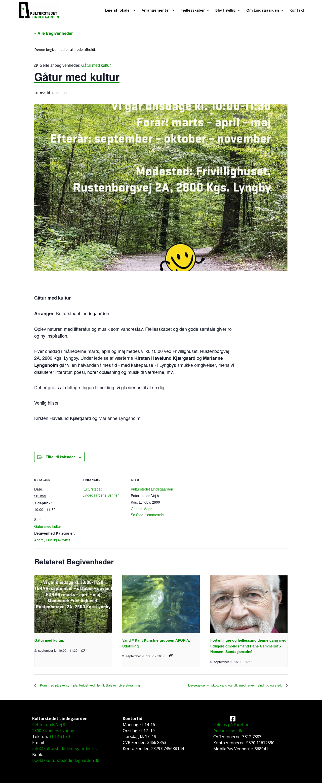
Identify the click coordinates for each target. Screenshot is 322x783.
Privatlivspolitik (227, 731)
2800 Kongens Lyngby (53, 730)
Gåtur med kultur (47, 526)
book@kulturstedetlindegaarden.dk (65, 760)
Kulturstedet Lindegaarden (152, 489)
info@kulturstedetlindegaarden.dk (64, 748)
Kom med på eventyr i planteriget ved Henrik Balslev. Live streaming (89, 685)
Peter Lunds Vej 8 (48, 724)
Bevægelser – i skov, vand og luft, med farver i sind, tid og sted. (235, 685)
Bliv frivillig (225, 10)
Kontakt (297, 10)
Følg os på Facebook (232, 724)
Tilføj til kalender (60, 456)
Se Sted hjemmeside (147, 514)
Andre (39, 539)
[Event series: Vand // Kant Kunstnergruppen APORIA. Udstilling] (171, 655)
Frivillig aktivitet (58, 539)
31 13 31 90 (59, 736)
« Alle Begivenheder (53, 33)
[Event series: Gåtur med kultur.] (83, 650)
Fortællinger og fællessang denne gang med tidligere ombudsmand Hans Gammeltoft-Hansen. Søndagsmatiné (248, 646)
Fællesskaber (193, 10)
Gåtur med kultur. (49, 640)
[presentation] (73, 604)
